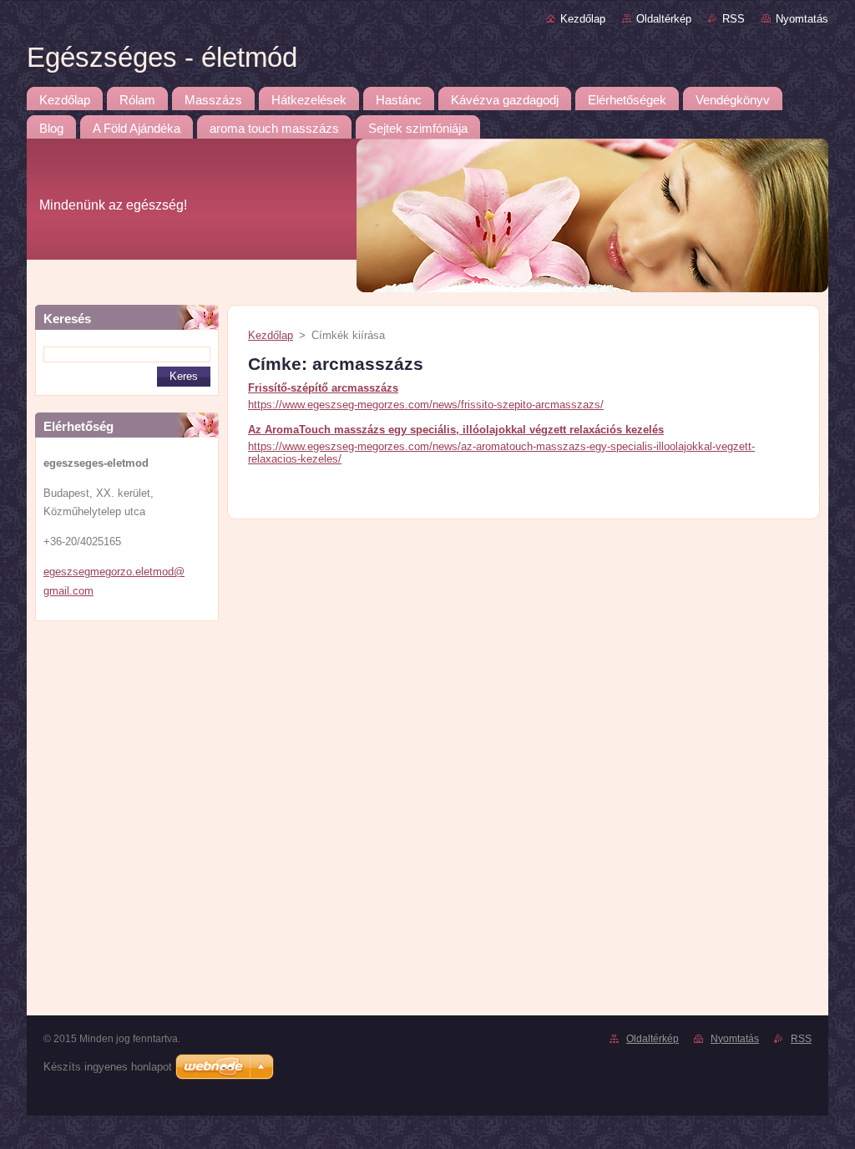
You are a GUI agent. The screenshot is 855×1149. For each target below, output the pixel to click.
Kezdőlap (582, 19)
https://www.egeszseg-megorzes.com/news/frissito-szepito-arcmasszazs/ (426, 404)
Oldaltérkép (663, 19)
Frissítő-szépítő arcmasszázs (323, 388)
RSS (733, 19)
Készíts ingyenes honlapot (107, 1066)
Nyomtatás (802, 19)
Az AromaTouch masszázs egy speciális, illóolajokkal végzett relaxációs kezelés (456, 429)
